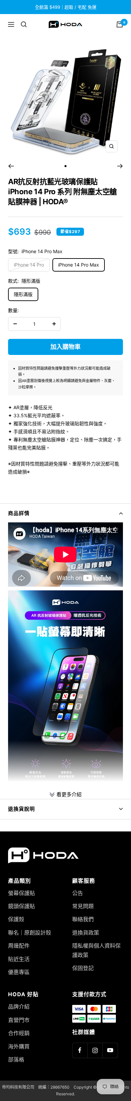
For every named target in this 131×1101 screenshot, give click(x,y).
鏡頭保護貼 (21, 906)
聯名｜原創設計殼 (29, 932)
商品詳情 (19, 513)
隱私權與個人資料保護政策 (96, 950)
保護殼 (16, 919)
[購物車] (119, 24)
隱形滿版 (23, 294)
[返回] (11, 166)
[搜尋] (24, 24)
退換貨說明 (21, 809)
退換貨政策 (85, 932)
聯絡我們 (83, 919)
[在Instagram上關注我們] (94, 1050)
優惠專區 (19, 972)
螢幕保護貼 (21, 893)
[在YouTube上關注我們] (110, 1050)
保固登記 (83, 968)
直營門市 (19, 1020)
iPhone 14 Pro (29, 265)
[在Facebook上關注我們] (79, 1050)
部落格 (16, 1059)
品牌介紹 (19, 1006)
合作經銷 (19, 1033)
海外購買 (19, 1046)
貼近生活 (19, 959)
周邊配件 (19, 945)
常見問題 (83, 906)
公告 (77, 893)
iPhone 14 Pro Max (78, 265)
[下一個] (120, 166)
